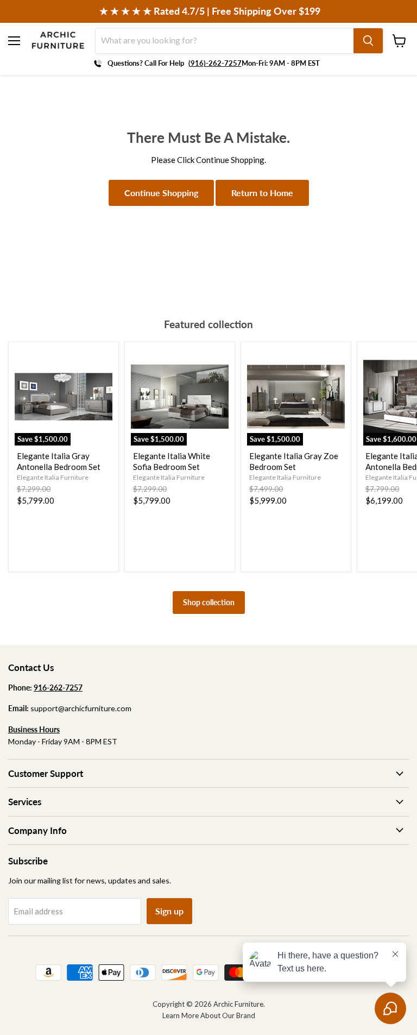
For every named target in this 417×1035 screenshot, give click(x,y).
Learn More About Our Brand (208, 1015)
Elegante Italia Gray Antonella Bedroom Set (58, 461)
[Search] (368, 40)
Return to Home (262, 192)
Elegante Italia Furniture (53, 477)
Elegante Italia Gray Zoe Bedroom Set (293, 461)
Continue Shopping (161, 192)
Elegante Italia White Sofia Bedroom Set (171, 461)
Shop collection (209, 602)
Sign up (169, 911)
